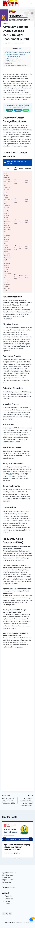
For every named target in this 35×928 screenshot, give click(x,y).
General (5, 23)
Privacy (7, 901)
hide (20, 49)
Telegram (18, 110)
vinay (7, 853)
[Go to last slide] (4, 839)
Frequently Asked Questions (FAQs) (16, 65)
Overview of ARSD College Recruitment (17, 52)
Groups (26, 110)
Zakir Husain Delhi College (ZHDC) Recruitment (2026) (8, 799)
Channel (10, 110)
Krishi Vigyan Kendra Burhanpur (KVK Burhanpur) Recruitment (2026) (26, 800)
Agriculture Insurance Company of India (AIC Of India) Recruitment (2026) (17, 847)
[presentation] (17, 831)
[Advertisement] (17, 720)
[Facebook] (3, 913)
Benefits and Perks (13, 61)
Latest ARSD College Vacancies (14, 54)
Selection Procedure (13, 59)
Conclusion (8, 63)
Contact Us (9, 898)
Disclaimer (8, 904)
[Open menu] (31, 3)
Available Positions (13, 56)
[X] (6, 913)
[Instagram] (10, 913)
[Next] (30, 839)
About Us (8, 896)
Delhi (10, 474)
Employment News (8, 887)
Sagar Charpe (8, 43)
